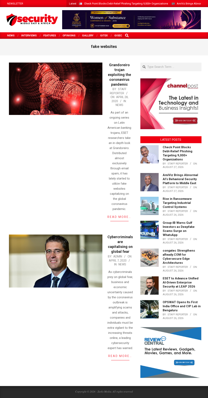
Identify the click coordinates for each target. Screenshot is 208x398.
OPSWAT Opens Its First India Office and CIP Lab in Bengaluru (182, 306)
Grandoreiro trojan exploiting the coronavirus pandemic (119, 75)
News (119, 105)
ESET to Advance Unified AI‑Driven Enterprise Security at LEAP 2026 (180, 282)
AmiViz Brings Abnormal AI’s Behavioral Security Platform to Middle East (180, 179)
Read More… (119, 216)
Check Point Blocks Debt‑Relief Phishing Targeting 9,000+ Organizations (126, 3)
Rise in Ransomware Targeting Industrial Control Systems (177, 203)
